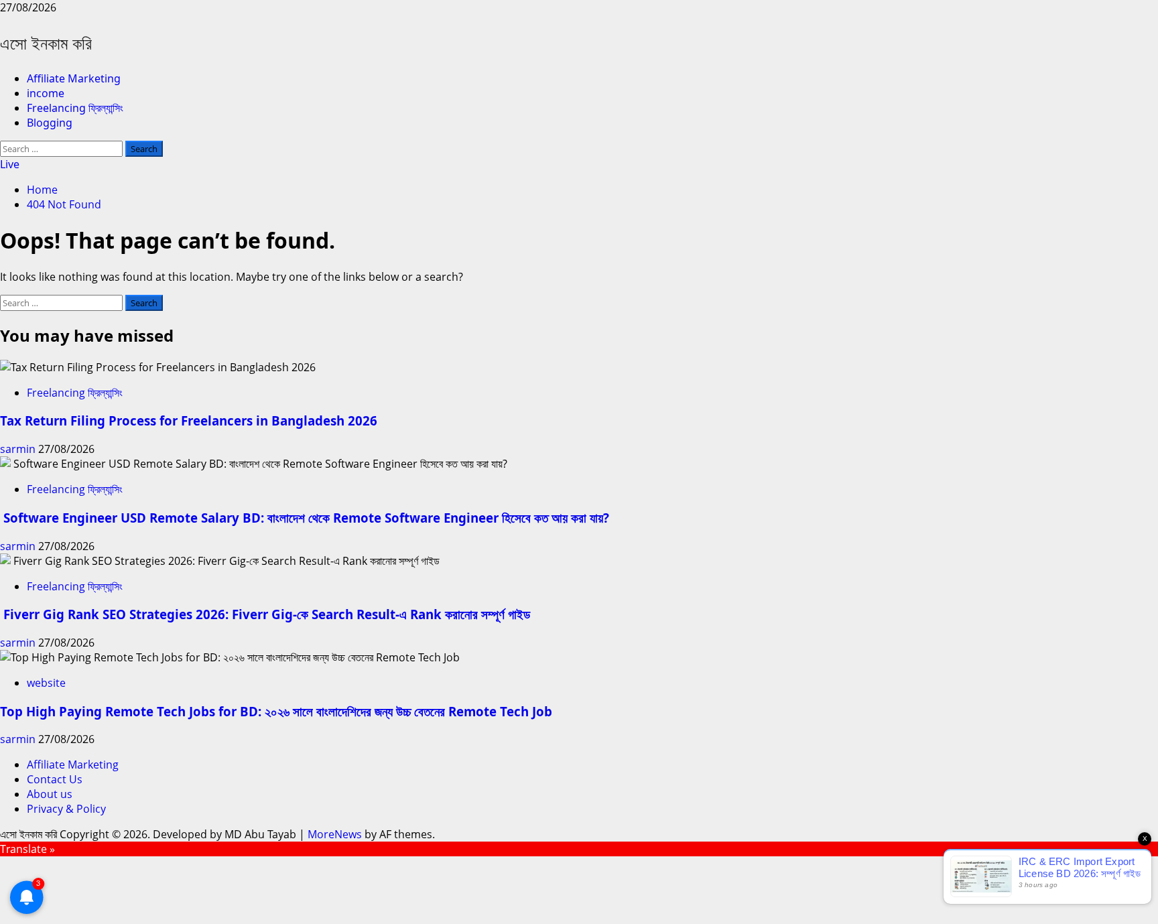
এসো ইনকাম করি (46, 42)
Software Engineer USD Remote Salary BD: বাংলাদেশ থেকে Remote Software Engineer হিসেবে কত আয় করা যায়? (304, 517)
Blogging (49, 122)
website (46, 682)
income (45, 93)
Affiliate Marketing (74, 78)
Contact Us (54, 779)
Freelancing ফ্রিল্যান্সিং (75, 108)
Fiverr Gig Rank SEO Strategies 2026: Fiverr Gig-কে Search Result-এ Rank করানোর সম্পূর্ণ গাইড (265, 614)
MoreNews (335, 834)
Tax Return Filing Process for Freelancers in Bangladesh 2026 (188, 420)
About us (49, 794)
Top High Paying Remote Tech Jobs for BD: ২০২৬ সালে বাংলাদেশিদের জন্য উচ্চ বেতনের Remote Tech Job (276, 711)
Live (9, 164)
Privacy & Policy (66, 808)
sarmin (19, 449)
